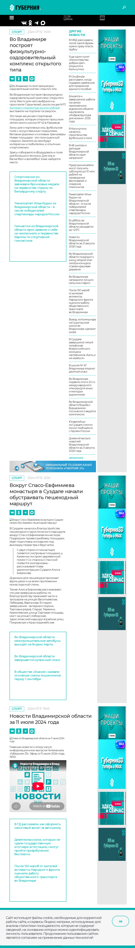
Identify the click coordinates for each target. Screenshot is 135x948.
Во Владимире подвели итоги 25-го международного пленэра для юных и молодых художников (82, 386)
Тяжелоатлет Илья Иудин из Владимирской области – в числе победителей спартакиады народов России (36, 209)
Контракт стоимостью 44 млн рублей (35, 107)
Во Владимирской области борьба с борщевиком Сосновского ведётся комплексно (82, 408)
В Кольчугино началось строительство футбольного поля (80, 133)
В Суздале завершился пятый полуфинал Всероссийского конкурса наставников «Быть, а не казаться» (82, 349)
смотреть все (76, 458)
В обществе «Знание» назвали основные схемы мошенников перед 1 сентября (37, 675)
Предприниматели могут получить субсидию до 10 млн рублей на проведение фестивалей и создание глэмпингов (82, 176)
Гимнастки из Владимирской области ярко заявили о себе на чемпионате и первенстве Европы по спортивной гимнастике (36, 233)
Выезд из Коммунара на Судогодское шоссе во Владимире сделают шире (82, 326)
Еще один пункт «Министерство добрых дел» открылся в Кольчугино (79, 63)
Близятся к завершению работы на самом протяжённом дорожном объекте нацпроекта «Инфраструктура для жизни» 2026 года (82, 109)
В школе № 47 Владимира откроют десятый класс (82, 368)
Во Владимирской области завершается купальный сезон (37, 658)
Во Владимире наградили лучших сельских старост (81, 280)
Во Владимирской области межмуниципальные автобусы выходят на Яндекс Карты (37, 640)
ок (120, 921)
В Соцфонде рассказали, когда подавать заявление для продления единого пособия (82, 83)
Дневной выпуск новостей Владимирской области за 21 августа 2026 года (81, 444)
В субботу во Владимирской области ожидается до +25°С (81, 225)
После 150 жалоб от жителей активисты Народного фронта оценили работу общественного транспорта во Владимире (81, 301)
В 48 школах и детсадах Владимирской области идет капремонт (79, 151)
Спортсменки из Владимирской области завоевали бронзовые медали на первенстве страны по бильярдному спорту (36, 184)
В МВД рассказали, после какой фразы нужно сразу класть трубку (81, 44)
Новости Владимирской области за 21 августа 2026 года (81, 242)
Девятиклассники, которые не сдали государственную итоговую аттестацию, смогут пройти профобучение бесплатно (37, 847)
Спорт (17, 32)
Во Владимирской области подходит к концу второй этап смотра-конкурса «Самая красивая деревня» (81, 261)
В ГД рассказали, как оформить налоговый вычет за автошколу (37, 826)
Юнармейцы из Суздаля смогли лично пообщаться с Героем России (81, 426)
